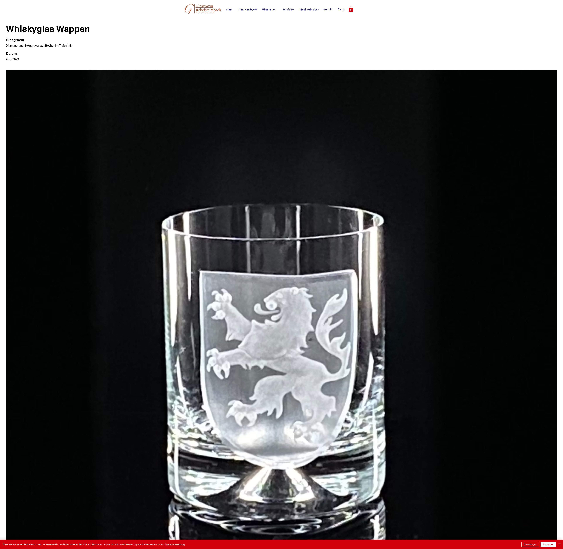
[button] (350, 9)
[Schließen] (559, 544)
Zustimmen (548, 544)
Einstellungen (530, 544)
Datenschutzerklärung (175, 544)
